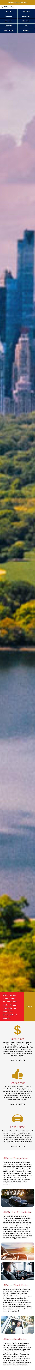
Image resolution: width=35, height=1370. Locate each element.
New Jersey (8, 16)
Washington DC (8, 30)
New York (9, 11)
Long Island (8, 21)
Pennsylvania (26, 16)
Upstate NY (8, 26)
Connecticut (26, 11)
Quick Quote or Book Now (17, 3)
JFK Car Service (8, 7)
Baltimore (26, 30)
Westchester (26, 21)
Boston (26, 26)
